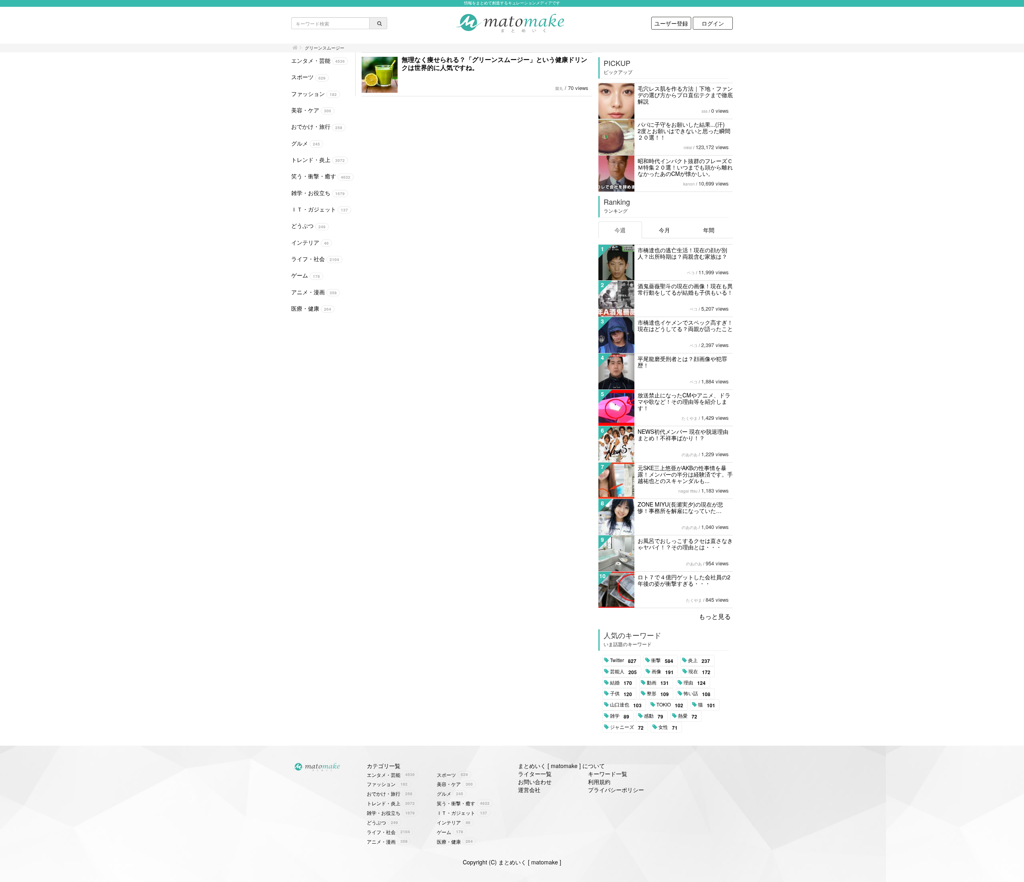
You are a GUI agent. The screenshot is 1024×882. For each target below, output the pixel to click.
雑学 (619, 716)
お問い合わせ (535, 782)
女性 (668, 727)
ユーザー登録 (671, 23)
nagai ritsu (688, 491)
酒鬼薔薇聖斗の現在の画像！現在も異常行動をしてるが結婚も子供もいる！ (685, 289)
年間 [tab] (708, 230)
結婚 (621, 683)
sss (705, 111)
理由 (695, 683)
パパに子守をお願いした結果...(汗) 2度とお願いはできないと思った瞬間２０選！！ (684, 130)
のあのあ (690, 454)
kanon (689, 184)
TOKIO (669, 705)
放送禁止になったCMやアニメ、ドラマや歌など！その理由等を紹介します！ (684, 401)
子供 (621, 694)
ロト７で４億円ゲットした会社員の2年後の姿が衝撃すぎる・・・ (684, 580)
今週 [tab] (620, 230)
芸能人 (623, 672)
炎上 (699, 660)
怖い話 (697, 694)
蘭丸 (559, 88)
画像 (663, 672)
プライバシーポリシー (616, 790)
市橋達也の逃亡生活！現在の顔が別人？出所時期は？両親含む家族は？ (682, 253)
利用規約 (599, 782)
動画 (658, 683)
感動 (653, 716)
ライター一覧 (535, 774)
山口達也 (626, 705)
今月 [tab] (664, 230)
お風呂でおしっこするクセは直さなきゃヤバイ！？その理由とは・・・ (685, 544)
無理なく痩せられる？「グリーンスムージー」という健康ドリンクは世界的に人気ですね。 (494, 63)
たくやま (690, 418)
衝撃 (662, 660)
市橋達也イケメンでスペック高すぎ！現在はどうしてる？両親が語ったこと (685, 325)
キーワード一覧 (607, 774)
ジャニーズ (627, 727)
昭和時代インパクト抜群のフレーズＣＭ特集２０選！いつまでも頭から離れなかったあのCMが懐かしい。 (685, 167)
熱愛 (687, 716)
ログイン (713, 23)
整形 (658, 694)
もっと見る (715, 616)
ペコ (691, 272)
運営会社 (529, 790)
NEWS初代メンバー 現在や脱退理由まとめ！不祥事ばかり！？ (683, 434)
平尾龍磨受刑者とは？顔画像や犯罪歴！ (682, 362)
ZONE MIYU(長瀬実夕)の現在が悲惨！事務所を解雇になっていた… (680, 507)
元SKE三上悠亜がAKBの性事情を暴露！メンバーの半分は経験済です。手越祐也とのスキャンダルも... (685, 474)
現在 (699, 672)
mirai (688, 147)
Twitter (623, 660)
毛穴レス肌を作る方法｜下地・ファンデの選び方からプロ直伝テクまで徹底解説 (685, 94)
